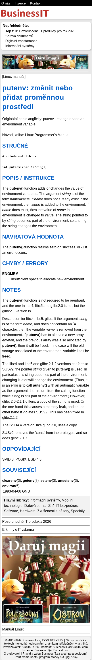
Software (11, 511)
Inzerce (20, 3)
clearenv (9, 480)
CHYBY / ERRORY (25, 263)
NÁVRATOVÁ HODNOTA (33, 237)
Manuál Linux (13, 629)
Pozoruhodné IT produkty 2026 (26, 521)
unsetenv (66, 480)
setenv (46, 480)
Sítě (51, 506)
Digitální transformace (21, 41)
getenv (28, 480)
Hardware (28, 511)
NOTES (11, 290)
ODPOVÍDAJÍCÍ (21, 449)
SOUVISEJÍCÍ (19, 470)
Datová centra (35, 506)
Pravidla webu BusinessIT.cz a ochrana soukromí (55, 653)
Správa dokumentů (19, 36)
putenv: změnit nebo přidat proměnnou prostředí (37, 97)
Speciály (78, 511)
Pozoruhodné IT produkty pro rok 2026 (40, 31)
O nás (5, 3)
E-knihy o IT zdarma (18, 529)
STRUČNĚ (15, 146)
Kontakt (35, 3)
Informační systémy (20, 46)
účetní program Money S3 (47, 657)
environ (8, 486)
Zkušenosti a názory (53, 511)
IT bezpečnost (67, 506)
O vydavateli (12, 653)
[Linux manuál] (13, 76)
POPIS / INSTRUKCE (28, 178)
